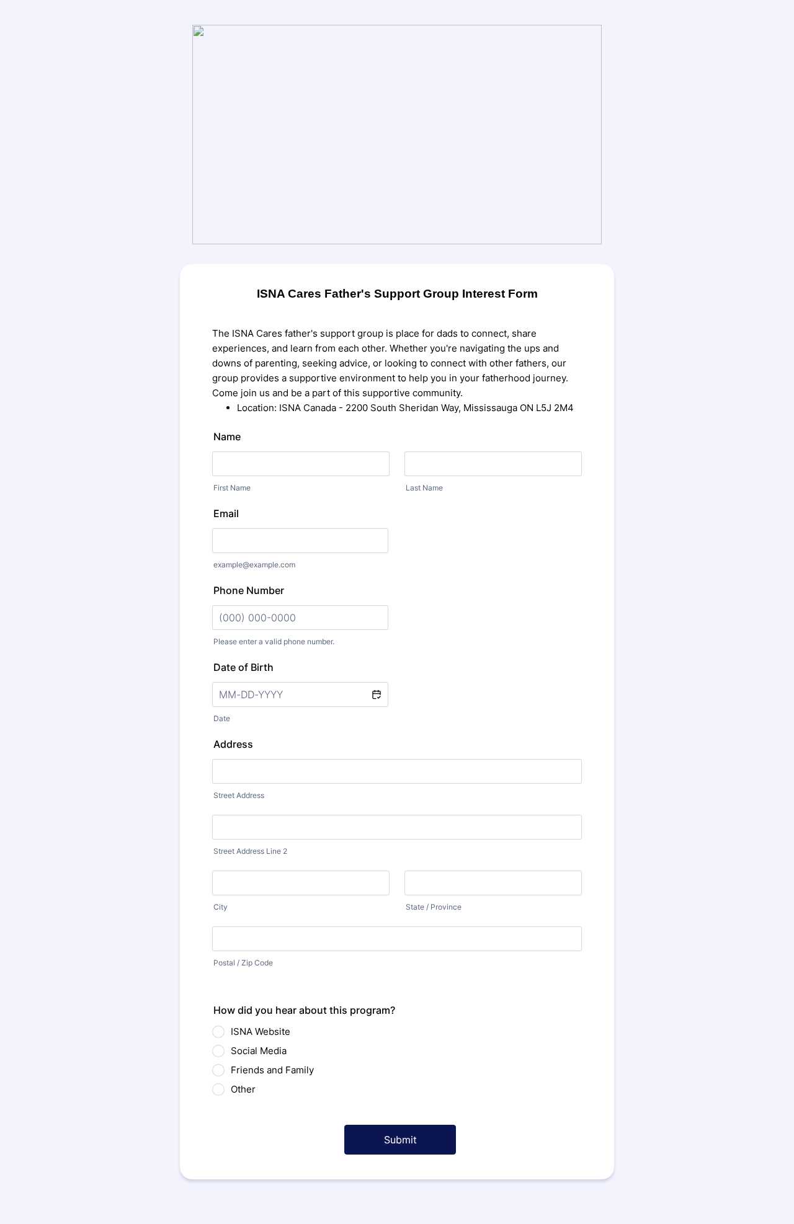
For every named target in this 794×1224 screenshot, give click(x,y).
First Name (232, 487)
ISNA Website (260, 1031)
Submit (400, 1139)
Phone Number (248, 590)
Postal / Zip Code (243, 962)
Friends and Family (272, 1070)
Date (221, 718)
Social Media (259, 1051)
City (220, 906)
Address (233, 744)
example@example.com (254, 564)
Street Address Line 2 (250, 851)
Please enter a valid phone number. (273, 641)
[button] (376, 694)
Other (243, 1089)
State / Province (434, 906)
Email (226, 513)
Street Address (238, 795)
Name (227, 436)
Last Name (424, 487)
